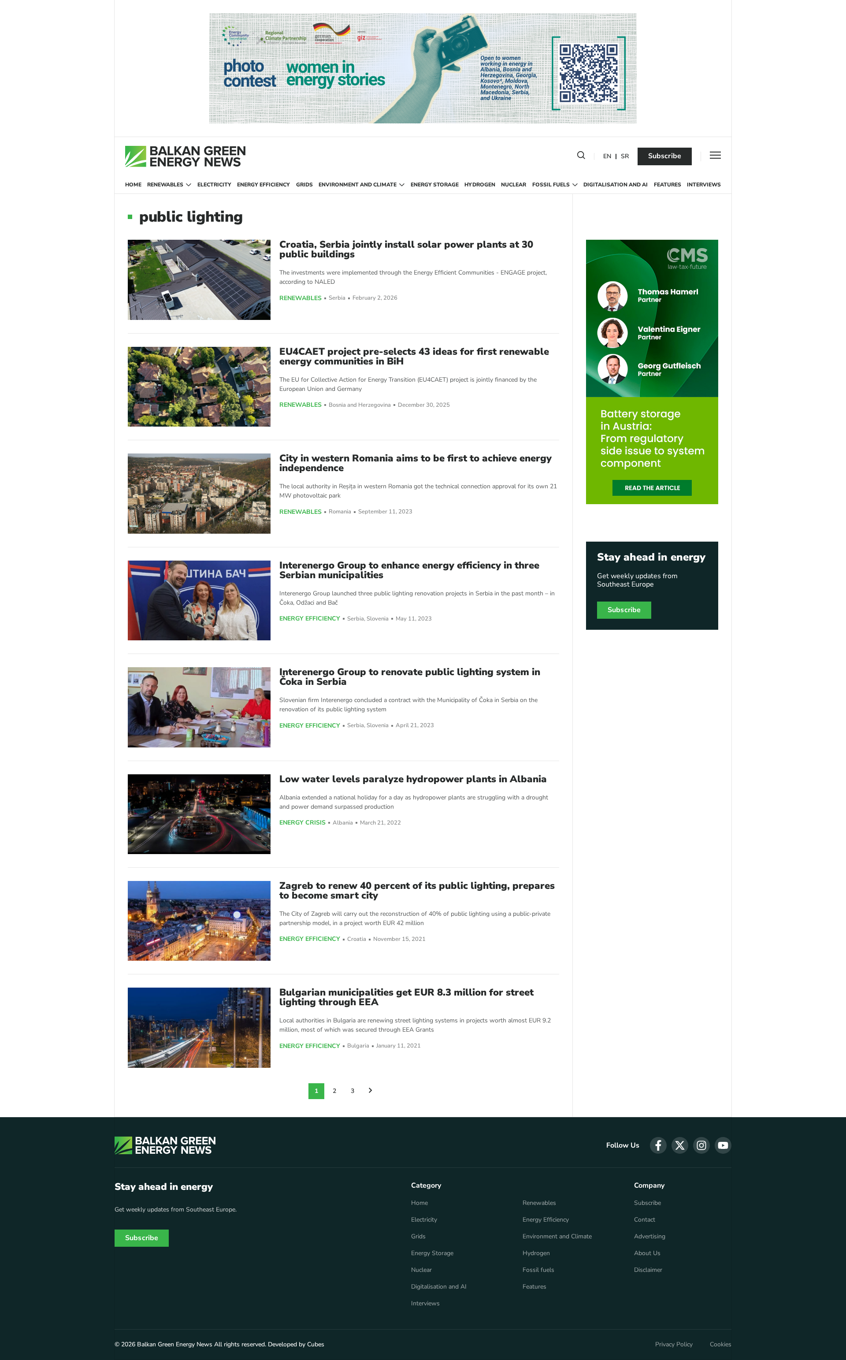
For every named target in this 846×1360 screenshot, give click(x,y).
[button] (581, 157)
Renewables (165, 185)
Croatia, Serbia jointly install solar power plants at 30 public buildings (406, 249)
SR (625, 156)
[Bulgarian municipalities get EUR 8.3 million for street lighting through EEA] (199, 1027)
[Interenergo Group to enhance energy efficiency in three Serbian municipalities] (199, 600)
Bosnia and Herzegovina (360, 405)
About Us (647, 1253)
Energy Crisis (302, 822)
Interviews (704, 185)
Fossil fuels (551, 185)
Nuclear (513, 185)
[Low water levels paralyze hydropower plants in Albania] (199, 814)
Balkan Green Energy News (174, 1344)
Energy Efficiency (263, 185)
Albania (343, 823)
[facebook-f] (658, 1145)
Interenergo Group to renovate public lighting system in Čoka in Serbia (409, 677)
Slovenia (378, 619)
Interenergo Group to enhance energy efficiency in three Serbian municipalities (409, 570)
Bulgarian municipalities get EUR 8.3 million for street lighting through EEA (406, 997)
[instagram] (701, 1145)
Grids (304, 185)
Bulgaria (358, 1046)
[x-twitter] (680, 1145)
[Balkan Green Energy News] (185, 156)
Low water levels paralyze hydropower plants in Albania (413, 779)
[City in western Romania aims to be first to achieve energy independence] (199, 493)
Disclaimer (648, 1270)
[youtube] (723, 1145)
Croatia (356, 939)
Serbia (337, 298)
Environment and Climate (358, 185)
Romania (340, 512)
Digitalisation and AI (615, 185)
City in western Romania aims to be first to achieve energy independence (415, 463)
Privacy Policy (674, 1344)
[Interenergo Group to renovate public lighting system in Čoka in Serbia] (199, 707)
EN (607, 156)
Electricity (214, 185)
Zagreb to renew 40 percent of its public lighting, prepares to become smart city (417, 890)
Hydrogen (479, 185)
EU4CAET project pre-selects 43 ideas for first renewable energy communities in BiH (414, 356)
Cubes (315, 1344)
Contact (644, 1219)
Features (667, 185)
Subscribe (664, 156)
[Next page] (370, 1091)
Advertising (649, 1236)
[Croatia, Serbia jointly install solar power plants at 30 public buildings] (199, 280)
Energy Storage (435, 185)
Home (133, 185)
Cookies (720, 1344)
